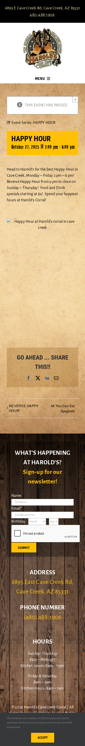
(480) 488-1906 (42, 617)
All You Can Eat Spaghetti (63, 408)
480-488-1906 (42, 15)
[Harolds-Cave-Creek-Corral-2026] (42, 30)
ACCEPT (43, 737)
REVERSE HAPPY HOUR (24, 408)
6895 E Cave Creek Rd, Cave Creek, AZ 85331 (42, 8)
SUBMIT (24, 547)
